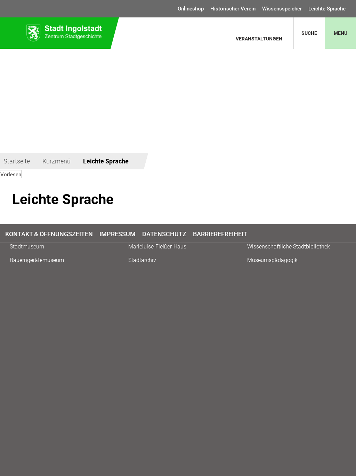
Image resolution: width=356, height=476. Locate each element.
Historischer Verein (233, 9)
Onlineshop (191, 9)
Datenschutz (164, 234)
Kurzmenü (56, 161)
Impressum (117, 234)
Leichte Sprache (327, 9)
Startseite (16, 161)
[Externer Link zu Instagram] (347, 233)
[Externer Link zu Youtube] (350, 233)
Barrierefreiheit (220, 234)
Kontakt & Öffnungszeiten (49, 234)
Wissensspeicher (282, 9)
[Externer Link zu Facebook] (344, 233)
